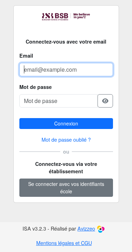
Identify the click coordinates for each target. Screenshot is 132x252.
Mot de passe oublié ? (66, 139)
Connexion (66, 123)
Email (26, 55)
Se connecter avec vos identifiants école (66, 187)
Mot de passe (35, 86)
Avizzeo (86, 228)
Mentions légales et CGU (64, 242)
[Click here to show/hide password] (105, 101)
